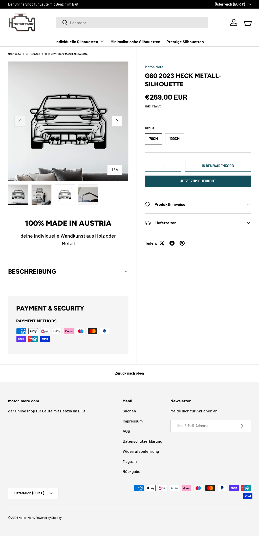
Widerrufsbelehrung (141, 451)
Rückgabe (131, 471)
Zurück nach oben (129, 373)
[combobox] (132, 22)
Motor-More (154, 67)
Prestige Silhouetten (185, 41)
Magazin (130, 461)
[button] (247, 22)
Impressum (133, 420)
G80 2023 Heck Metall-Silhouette (66, 53)
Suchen (129, 410)
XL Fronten (33, 53)
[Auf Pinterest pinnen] (182, 243)
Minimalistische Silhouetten (135, 41)
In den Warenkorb (218, 166)
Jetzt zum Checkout (198, 181)
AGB (126, 431)
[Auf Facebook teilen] (172, 243)
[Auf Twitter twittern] (162, 243)
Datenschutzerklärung (142, 441)
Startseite (14, 53)
